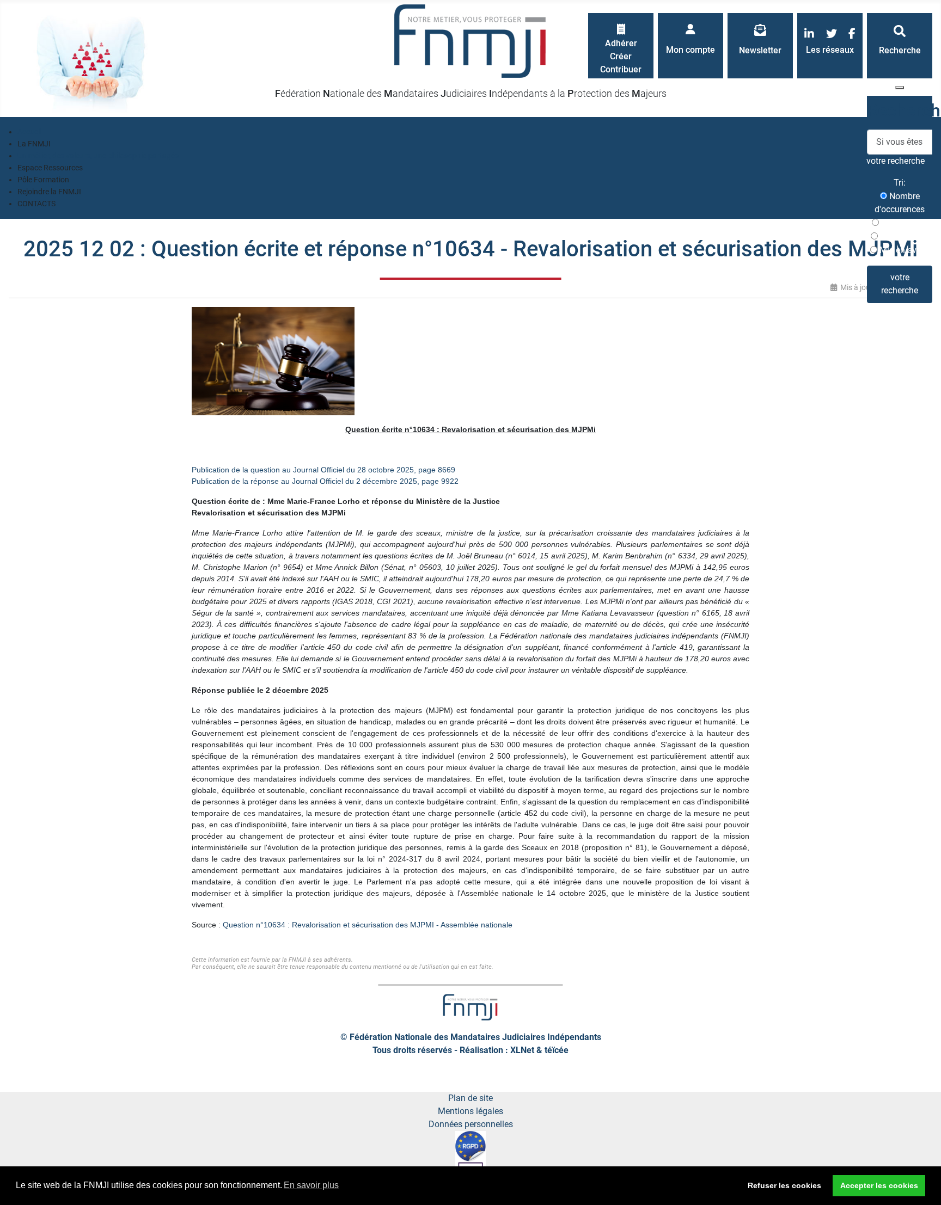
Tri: (900, 182)
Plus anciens (903, 236)
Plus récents (903, 223)
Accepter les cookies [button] (879, 1185)
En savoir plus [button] (311, 1185)
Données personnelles (471, 1124)
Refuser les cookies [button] (784, 1185)
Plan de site (470, 1098)
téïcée (557, 1050)
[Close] (899, 87)
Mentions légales (470, 1111)
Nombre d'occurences (900, 202)
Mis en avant (903, 250)
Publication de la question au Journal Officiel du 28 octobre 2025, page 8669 (323, 469)
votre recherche (899, 284)
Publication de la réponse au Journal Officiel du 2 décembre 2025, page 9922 (325, 481)
